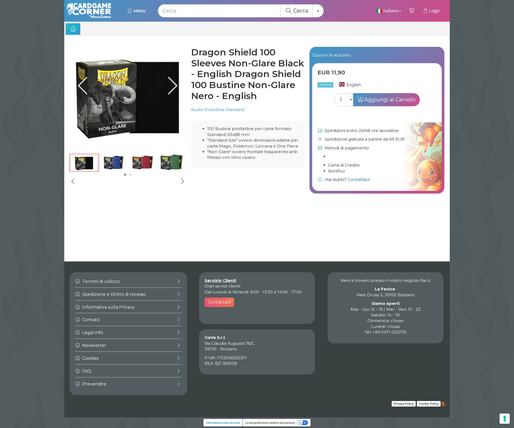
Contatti (90, 319)
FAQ (86, 371)
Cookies (90, 358)
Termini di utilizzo (100, 281)
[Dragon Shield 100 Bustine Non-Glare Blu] (113, 162)
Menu (139, 10)
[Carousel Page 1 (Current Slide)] (125, 174)
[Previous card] (84, 85)
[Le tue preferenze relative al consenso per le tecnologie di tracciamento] (505, 419)
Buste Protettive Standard (217, 109)
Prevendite (93, 384)
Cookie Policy (429, 404)
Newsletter (93, 345)
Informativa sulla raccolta (223, 422)
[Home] (73, 29)
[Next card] (171, 85)
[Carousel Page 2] (130, 174)
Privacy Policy (404, 404)
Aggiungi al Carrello (389, 99)
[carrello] (412, 10)
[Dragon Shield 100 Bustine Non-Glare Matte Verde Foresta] (171, 162)
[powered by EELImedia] (444, 403)
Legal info (92, 332)
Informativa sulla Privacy (108, 307)
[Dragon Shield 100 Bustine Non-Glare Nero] (128, 100)
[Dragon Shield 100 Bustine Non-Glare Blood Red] (142, 162)
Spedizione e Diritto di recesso (113, 294)
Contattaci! (359, 179)
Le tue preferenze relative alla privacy (270, 422)
